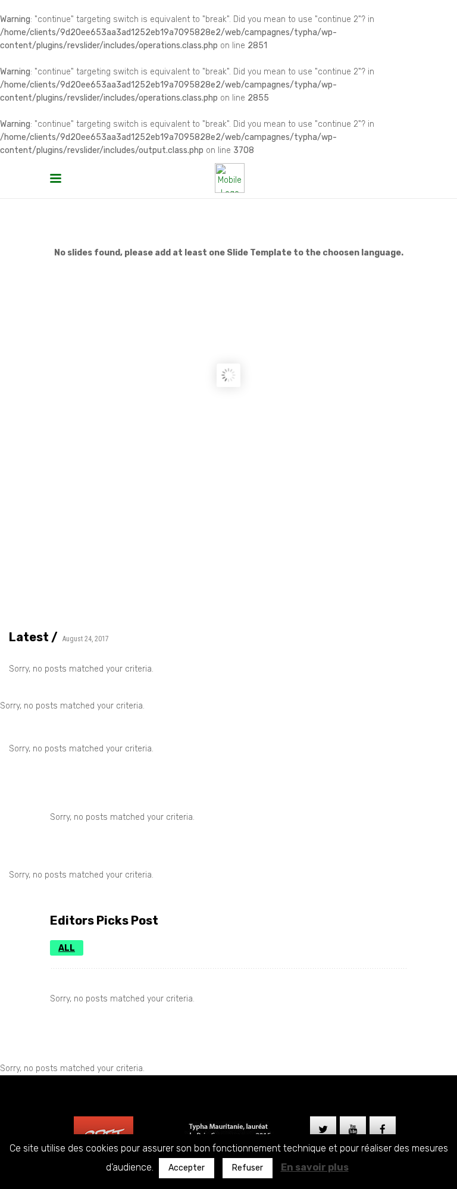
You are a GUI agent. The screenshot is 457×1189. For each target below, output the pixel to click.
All (66, 948)
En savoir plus (315, 1167)
